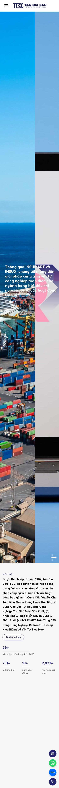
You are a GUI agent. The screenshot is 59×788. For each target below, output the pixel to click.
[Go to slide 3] (20, 293)
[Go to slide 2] (13, 293)
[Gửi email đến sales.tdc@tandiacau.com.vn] (52, 753)
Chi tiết (9, 285)
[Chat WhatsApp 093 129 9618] (52, 763)
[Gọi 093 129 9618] (52, 781)
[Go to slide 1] (7, 293)
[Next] (51, 733)
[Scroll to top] (29, 6)
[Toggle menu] (6, 6)
